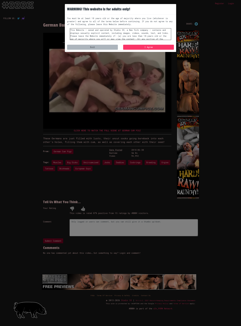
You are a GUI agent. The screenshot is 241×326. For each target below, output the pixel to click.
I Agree (148, 47)
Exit (92, 47)
